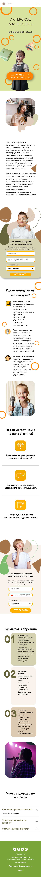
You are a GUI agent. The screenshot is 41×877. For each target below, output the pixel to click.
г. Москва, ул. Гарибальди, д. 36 (20, 857)
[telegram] (22, 849)
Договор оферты (20, 862)
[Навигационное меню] (38, 3)
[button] (20, 75)
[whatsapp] (18, 849)
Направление (12, 265)
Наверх (20, 870)
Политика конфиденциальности (20, 866)
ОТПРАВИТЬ (20, 274)
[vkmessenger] (26, 849)
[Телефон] (14, 849)
